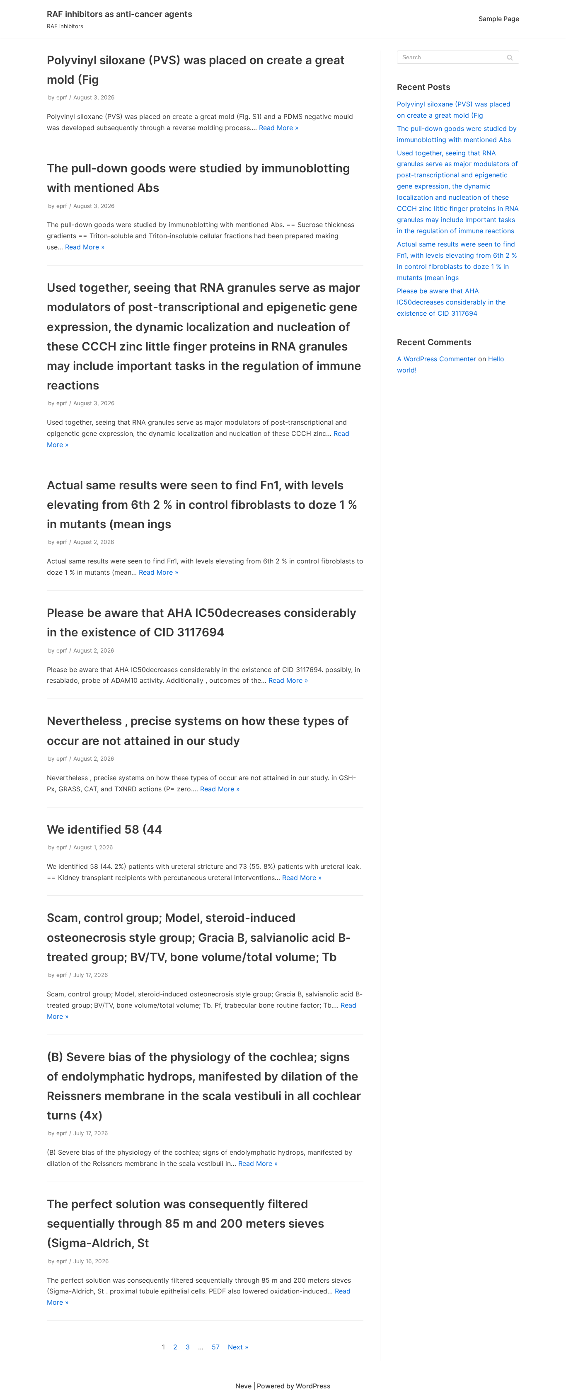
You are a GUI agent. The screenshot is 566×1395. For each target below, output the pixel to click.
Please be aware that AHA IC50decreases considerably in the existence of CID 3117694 (451, 302)
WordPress (313, 1386)
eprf (61, 97)
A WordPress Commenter (436, 359)
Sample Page (499, 19)
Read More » (279, 127)
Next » (238, 1347)
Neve (243, 1386)
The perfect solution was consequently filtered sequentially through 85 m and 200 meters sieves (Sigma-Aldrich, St (185, 1223)
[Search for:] (458, 57)
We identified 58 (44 (104, 829)
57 (216, 1347)
